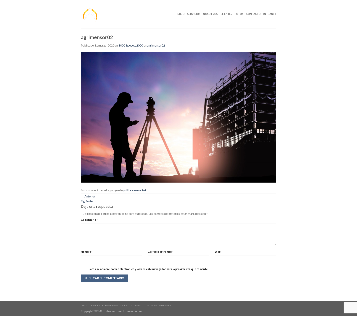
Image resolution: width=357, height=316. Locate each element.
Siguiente (88, 201)
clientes (226, 13)
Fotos (239, 13)
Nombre (86, 251)
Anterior (88, 196)
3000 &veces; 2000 (130, 45)
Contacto (253, 13)
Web (218, 251)
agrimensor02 (156, 45)
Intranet (269, 13)
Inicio (181, 13)
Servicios (193, 13)
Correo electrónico (160, 251)
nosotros (210, 13)
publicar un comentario (135, 190)
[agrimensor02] (178, 117)
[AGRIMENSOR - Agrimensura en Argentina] (104, 14)
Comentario (89, 219)
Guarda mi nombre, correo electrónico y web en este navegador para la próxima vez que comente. (147, 269)
